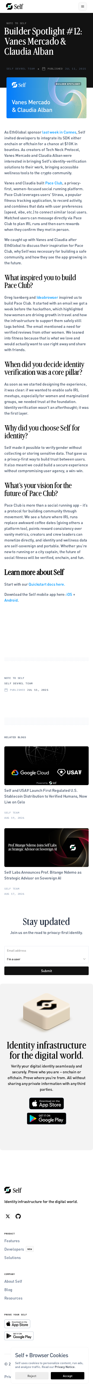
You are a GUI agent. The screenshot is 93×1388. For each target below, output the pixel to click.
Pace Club (53, 182)
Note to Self (16, 23)
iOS (69, 594)
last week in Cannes (59, 131)
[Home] (14, 6)
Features (12, 1240)
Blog (8, 1289)
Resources (13, 1297)
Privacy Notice (65, 1367)
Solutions (12, 1257)
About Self (13, 1281)
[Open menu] (82, 6)
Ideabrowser (47, 297)
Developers (14, 1248)
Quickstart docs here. (46, 584)
